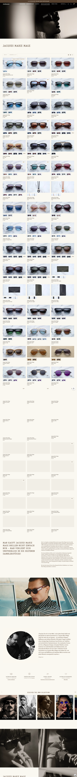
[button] (30, 4)
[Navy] (34, 195)
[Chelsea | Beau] (14, 249)
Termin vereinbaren (11, 682)
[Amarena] (53, 133)
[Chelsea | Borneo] (62, 249)
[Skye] (5, 256)
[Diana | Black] (62, 432)
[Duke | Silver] (38, 469)
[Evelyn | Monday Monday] (14, 524)
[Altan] (39, 339)
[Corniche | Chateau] (14, 351)
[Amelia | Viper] (62, 104)
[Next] (75, 695)
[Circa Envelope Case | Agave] (62, 269)
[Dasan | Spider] (62, 372)
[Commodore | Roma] (62, 331)
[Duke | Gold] (14, 469)
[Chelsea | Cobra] (38, 269)
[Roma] (34, 71)
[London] (10, 133)
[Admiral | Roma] (62, 63)
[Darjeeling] (5, 174)
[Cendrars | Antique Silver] (14, 228)
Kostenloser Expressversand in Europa (48, 682)
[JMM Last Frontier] (46, 710)
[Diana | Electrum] (14, 450)
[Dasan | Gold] (38, 372)
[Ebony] (15, 174)
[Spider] (15, 380)
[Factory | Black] (38, 524)
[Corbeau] (15, 236)
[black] (10, 112)
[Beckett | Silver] (14, 187)
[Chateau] (5, 359)
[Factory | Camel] (62, 524)
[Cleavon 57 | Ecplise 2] (38, 310)
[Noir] (5, 133)
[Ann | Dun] (14, 146)
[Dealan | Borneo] (14, 412)
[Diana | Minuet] (38, 450)
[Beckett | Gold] (62, 166)
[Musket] (63, 174)
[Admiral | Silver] (14, 84)
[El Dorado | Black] (14, 505)
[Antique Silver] (10, 236)
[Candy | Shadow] (62, 207)
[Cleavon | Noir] (14, 331)
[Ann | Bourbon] (62, 125)
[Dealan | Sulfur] (62, 412)
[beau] (58, 92)
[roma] (53, 339)
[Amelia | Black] (38, 104)
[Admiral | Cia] (38, 63)
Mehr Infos (66, 682)
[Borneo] (15, 133)
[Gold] (34, 112)
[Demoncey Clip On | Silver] (38, 432)
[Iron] (10, 215)
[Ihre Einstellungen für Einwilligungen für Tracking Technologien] (75, 775)
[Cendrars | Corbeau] (38, 228)
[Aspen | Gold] (62, 146)
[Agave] (53, 277)
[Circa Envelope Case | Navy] (14, 290)
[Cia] (39, 71)
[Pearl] (34, 215)
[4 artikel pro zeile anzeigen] (73, 54)
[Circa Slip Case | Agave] (38, 290)
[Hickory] (5, 339)
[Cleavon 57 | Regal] (62, 310)
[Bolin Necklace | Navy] (38, 187)
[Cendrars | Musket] (62, 228)
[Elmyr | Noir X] (38, 505)
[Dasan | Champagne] (14, 372)
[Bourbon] (58, 133)
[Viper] (39, 112)
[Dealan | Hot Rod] (38, 412)
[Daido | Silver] (62, 351)
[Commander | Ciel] (38, 331)
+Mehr (73, 132)
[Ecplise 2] (10, 318)
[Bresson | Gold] (14, 207)
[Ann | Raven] (38, 146)
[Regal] (5, 318)
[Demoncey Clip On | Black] (14, 432)
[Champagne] (10, 380)
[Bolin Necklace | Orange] (62, 187)
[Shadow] (63, 133)
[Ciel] (5, 71)
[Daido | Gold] (38, 351)
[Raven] (69, 133)
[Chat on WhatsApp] (73, 388)
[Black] (29, 112)
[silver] (58, 339)
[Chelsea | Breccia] (14, 269)
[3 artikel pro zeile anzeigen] (71, 54)
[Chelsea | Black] (38, 249)
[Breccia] (15, 318)
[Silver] (29, 71)
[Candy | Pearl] (38, 207)
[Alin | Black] (14, 104)
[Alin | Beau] (62, 84)
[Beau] (15, 256)
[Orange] (29, 195)
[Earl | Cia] (38, 487)
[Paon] (10, 174)
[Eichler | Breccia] (62, 487)
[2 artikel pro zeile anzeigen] (68, 54)
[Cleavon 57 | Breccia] (14, 310)
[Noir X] (53, 92)
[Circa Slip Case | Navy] (62, 290)
